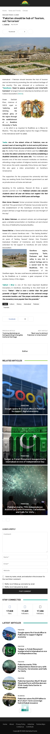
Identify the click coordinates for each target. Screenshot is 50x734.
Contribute (29, 727)
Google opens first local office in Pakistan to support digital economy (25, 410)
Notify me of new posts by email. (16, 587)
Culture (11, 304)
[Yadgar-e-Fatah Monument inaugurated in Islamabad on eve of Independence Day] (25, 440)
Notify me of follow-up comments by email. (20, 584)
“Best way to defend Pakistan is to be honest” (37, 334)
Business (21, 696)
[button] (46, 3)
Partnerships (40, 724)
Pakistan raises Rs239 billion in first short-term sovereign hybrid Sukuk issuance (32, 701)
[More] (30, 31)
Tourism (6, 307)
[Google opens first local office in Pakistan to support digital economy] (25, 389)
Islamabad (27, 304)
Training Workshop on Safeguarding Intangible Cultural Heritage (12, 335)
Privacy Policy (20, 724)
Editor (6, 24)
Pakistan (36, 304)
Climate (25, 11)
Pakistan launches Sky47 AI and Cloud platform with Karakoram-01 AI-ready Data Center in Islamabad (32, 684)
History (19, 304)
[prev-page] (3, 519)
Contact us (20, 727)
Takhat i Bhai (8, 285)
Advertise (31, 724)
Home (4, 11)
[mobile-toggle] (4, 3)
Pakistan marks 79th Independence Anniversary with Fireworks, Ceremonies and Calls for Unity (25, 509)
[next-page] (7, 519)
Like (9, 606)
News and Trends (15, 11)
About (11, 724)
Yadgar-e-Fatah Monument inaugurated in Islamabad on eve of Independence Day (25, 460)
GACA (20, 94)
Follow (25, 606)
